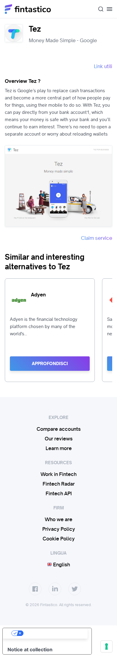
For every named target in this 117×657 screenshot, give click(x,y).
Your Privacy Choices (53, 633)
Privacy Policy (58, 529)
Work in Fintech (58, 474)
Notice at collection (30, 649)
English (61, 565)
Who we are (58, 519)
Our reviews (59, 439)
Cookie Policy (59, 539)
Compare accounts (59, 429)
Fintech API (59, 493)
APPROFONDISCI (50, 363)
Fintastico (28, 9)
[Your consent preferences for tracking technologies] (106, 646)
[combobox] (98, 9)
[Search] (98, 9)
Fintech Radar (59, 484)
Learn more (59, 448)
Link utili (103, 66)
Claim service (96, 238)
